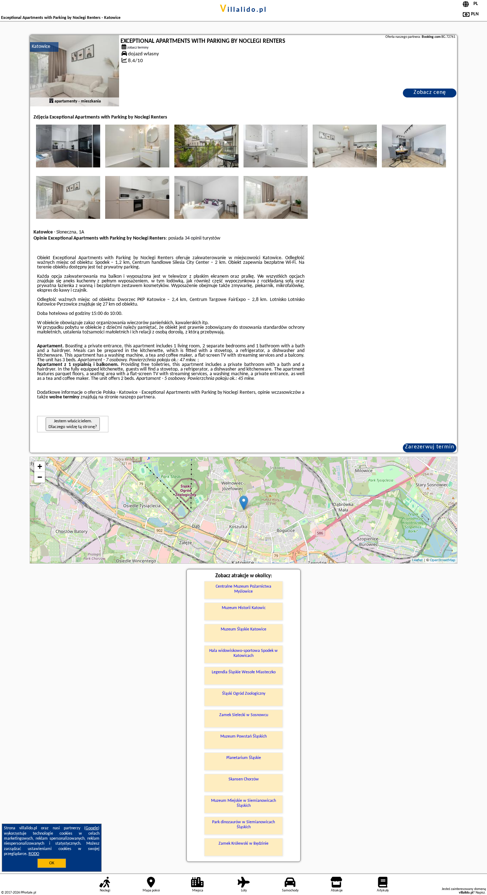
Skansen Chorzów (244, 779)
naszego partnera (137, 397)
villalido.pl (243, 10)
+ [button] (39, 466)
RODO (34, 854)
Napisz (480, 893)
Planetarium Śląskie (243, 758)
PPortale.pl (28, 893)
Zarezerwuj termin (429, 447)
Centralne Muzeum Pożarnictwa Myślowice (243, 589)
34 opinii (193, 238)
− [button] (39, 477)
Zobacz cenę (430, 92)
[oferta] (51, 101)
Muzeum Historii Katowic (244, 608)
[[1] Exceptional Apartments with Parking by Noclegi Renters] (74, 70)
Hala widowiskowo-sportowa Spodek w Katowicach (243, 653)
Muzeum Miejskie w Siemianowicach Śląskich (243, 803)
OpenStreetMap (442, 560)
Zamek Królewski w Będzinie (243, 843)
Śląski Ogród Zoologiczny (243, 694)
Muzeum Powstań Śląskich (243, 736)
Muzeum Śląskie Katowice (243, 629)
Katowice (41, 46)
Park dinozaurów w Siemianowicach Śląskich (243, 824)
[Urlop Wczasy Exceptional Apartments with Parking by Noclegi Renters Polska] (68, 146)
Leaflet (417, 560)
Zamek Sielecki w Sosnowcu (243, 715)
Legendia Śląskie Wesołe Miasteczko (244, 672)
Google (92, 828)
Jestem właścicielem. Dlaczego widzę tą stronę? (72, 424)
